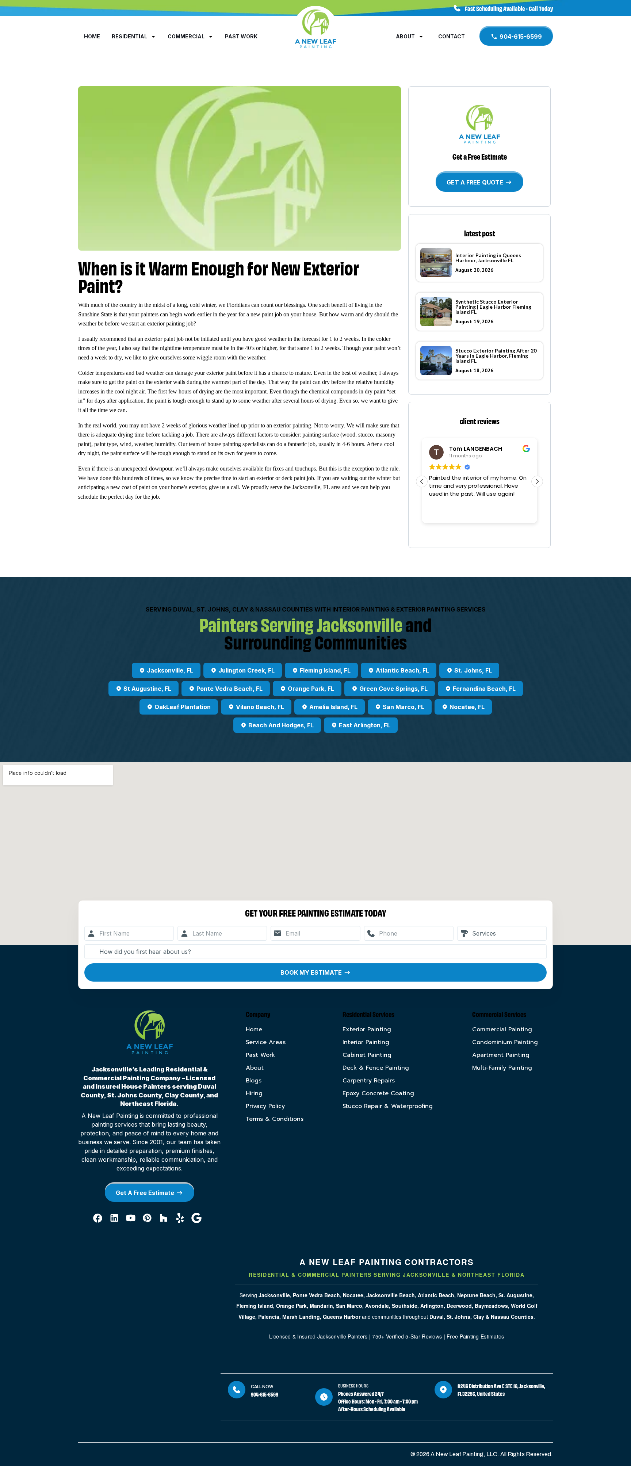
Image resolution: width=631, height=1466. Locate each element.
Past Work (241, 36)
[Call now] (236, 1389)
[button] (537, 481)
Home (92, 36)
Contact (451, 36)
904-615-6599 (264, 1394)
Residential (129, 36)
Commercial (186, 36)
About (405, 36)
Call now (262, 1386)
